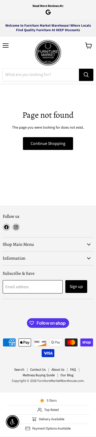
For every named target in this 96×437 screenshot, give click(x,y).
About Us (57, 369)
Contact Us (38, 369)
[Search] (86, 75)
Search (19, 369)
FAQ (73, 369)
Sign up (76, 286)
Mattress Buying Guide (39, 375)
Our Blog (67, 375)
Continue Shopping (48, 143)
